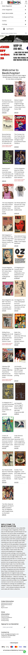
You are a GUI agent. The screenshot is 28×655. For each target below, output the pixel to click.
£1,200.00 (17, 278)
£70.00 (4, 213)
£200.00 (4, 414)
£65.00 (4, 515)
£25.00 (4, 246)
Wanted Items (5, 616)
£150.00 (4, 113)
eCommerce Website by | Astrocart (14, 650)
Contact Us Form (6, 637)
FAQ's (2, 606)
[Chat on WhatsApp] (25, 652)
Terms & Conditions (6, 617)
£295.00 (16, 414)
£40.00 (4, 448)
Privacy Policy (5, 620)
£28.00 (4, 278)
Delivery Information (6, 603)
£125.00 (16, 147)
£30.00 (16, 246)
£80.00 (16, 113)
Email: (10, 634)
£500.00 (16, 213)
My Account (4, 607)
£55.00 (16, 381)
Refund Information (6, 604)
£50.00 (16, 345)
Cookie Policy (5, 619)
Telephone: (8, 635)
